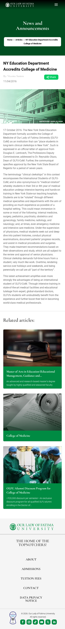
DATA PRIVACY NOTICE (31, 599)
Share (52, 77)
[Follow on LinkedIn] (54, 622)
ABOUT (31, 559)
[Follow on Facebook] (22, 622)
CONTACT (31, 588)
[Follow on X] (47, 622)
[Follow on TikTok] (35, 622)
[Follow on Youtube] (41, 622)
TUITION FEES (31, 578)
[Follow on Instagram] (29, 622)
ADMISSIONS (31, 569)
